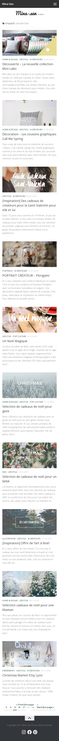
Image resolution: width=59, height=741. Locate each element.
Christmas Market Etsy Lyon (22, 675)
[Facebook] (29, 732)
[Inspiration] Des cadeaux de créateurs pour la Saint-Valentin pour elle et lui (29, 205)
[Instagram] (24, 732)
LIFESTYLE (23, 59)
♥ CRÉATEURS (36, 59)
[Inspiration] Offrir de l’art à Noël (25, 543)
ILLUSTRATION (9, 538)
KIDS (4, 472)
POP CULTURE (19, 336)
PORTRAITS (7, 271)
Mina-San (7, 4)
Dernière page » (45, 707)
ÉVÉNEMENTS (8, 670)
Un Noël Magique (14, 341)
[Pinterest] (35, 732)
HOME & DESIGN (10, 59)
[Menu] (55, 4)
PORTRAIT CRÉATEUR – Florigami (25, 275)
